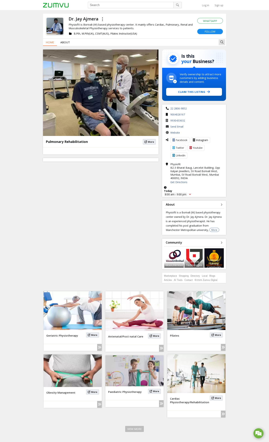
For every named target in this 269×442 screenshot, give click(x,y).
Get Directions (178, 182)
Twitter (180, 147)
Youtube (198, 147)
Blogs (212, 276)
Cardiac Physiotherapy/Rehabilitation (189, 400)
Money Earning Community (214, 263)
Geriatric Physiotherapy (62, 335)
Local (205, 276)
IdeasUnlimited (174, 265)
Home (50, 42)
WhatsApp (210, 21)
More (151, 141)
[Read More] (99, 347)
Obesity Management (60, 392)
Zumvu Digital (210, 280)
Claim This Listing (191, 92)
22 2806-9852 (178, 108)
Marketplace (170, 276)
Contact (188, 280)
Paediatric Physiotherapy (125, 392)
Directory (195, 276)
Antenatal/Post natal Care (125, 336)
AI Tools (178, 280)
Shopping (184, 276)
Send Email (176, 126)
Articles (168, 280)
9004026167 (177, 114)
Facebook (181, 140)
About (65, 42)
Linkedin (180, 155)
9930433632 (177, 120)
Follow (210, 31)
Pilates (174, 335)
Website (175, 132)
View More (134, 429)
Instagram (202, 140)
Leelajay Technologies (194, 263)
